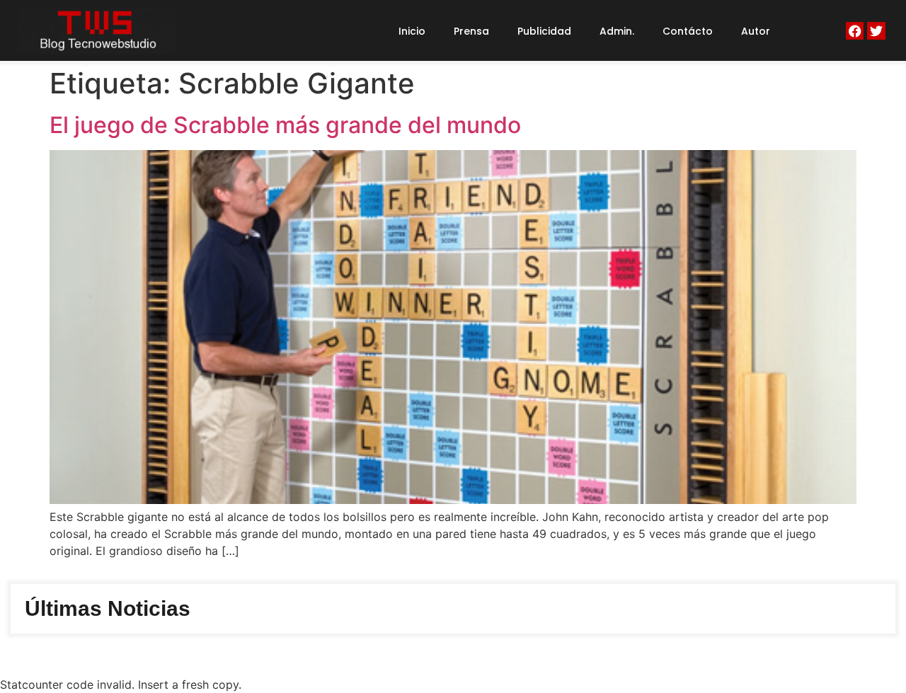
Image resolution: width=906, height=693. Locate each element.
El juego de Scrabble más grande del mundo (285, 125)
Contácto (688, 31)
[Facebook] (855, 31)
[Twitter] (876, 31)
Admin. (617, 31)
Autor (755, 31)
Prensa (471, 31)
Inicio (411, 31)
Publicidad (544, 31)
